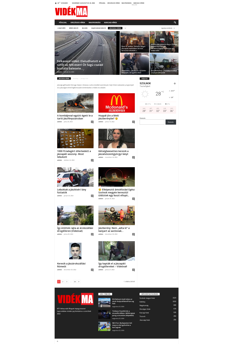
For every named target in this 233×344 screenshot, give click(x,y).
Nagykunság (127, 3)
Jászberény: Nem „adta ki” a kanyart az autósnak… (114, 229)
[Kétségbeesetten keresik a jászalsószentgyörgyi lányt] (116, 138)
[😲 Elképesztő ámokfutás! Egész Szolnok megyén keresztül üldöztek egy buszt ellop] (116, 177)
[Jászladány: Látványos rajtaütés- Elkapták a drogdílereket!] (134, 64)
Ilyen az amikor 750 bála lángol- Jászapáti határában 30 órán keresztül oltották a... (133, 48)
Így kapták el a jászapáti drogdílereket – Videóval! (112, 265)
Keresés (143, 118)
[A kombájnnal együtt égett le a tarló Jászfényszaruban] (75, 103)
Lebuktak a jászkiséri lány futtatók (71, 191)
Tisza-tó (142, 316)
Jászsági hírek (115, 28)
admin (59, 72)
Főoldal (102, 3)
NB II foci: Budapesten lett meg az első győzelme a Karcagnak (122, 325)
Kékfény (142, 302)
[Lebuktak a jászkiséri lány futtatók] (75, 177)
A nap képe (61, 28)
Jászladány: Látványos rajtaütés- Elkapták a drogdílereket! (133, 71)
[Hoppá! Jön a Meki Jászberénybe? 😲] (116, 103)
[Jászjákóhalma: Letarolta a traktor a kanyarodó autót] (164, 64)
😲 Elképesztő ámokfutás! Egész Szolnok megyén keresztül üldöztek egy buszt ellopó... (116, 192)
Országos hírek (113, 3)
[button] (175, 22)
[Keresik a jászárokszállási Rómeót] (75, 251)
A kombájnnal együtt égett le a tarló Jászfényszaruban (75, 117)
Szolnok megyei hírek (147, 298)
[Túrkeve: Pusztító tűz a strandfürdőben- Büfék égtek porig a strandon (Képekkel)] (104, 314)
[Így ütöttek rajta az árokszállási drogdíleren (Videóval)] (75, 215)
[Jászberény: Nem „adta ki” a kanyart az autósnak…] (116, 215)
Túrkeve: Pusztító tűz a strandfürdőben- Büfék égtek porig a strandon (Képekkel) (123, 313)
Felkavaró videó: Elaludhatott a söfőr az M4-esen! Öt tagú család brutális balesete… (80, 64)
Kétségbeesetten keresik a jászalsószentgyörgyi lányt (113, 153)
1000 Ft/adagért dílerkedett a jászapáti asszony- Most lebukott (74, 154)
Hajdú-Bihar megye (98, 28)
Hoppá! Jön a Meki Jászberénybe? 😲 (108, 117)
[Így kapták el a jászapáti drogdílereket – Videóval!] (116, 251)
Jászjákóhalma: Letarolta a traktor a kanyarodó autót (164, 71)
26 (75, 282)
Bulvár (84, 28)
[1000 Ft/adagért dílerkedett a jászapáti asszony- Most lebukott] (75, 138)
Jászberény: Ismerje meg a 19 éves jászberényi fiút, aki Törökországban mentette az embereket (164, 47)
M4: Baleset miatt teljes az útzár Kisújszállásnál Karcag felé (123, 301)
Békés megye (73, 28)
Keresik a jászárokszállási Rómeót (71, 265)
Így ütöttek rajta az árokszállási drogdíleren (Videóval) (75, 229)
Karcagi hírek (138, 3)
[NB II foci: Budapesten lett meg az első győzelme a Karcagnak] (104, 326)
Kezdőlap (75, 78)
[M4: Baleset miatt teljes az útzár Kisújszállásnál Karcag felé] (104, 302)
